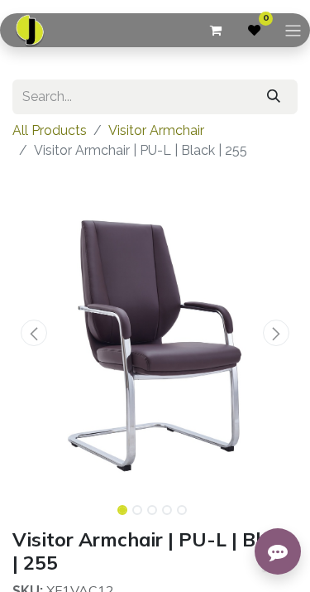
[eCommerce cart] (215, 30)
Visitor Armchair (156, 130)
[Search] (274, 96)
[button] (33, 333)
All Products (49, 130)
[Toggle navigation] (293, 30)
